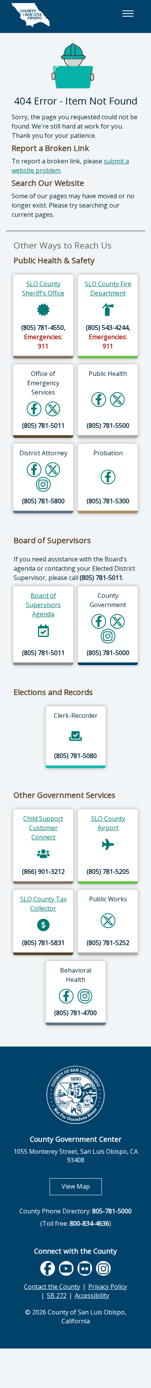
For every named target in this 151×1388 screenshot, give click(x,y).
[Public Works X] (108, 920)
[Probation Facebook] (108, 476)
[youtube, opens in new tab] (66, 1268)
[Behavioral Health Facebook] (66, 996)
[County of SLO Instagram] (108, 636)
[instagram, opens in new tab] (103, 1268)
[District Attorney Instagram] (43, 484)
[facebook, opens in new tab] (47, 1268)
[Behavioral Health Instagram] (85, 996)
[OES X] (52, 408)
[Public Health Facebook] (98, 399)
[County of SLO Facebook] (98, 621)
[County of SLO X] (117, 621)
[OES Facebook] (34, 408)
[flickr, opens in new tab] (85, 1268)
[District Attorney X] (52, 469)
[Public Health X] (117, 399)
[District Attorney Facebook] (34, 469)
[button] (127, 13)
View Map (82, 1186)
